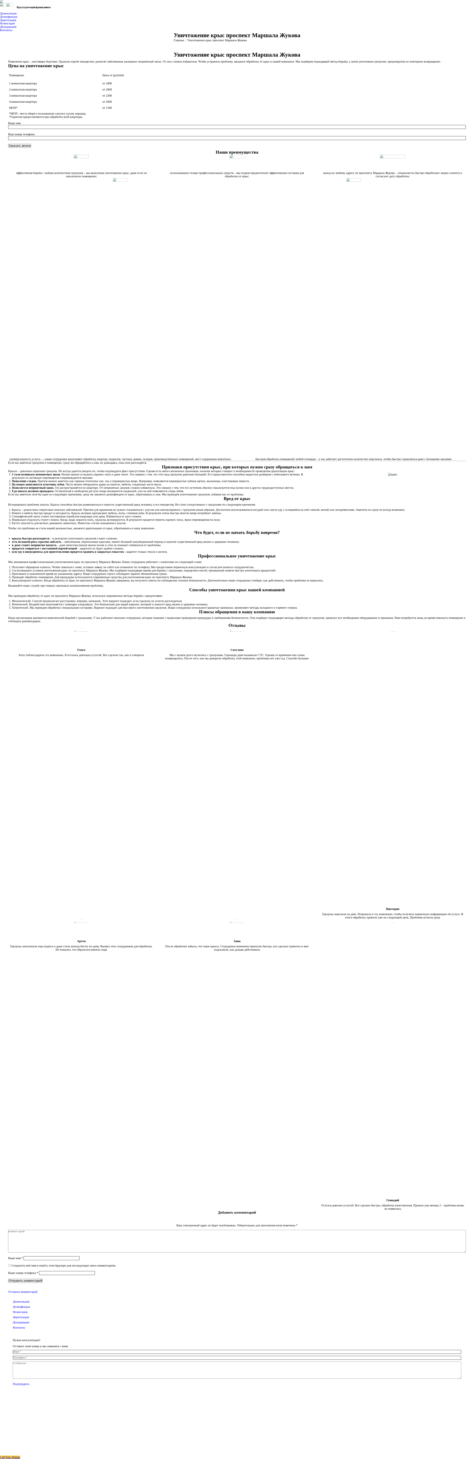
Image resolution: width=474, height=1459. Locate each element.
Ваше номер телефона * (23, 1272)
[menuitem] (9, 13)
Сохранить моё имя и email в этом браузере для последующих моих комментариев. (63, 1265)
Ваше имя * (15, 1258)
